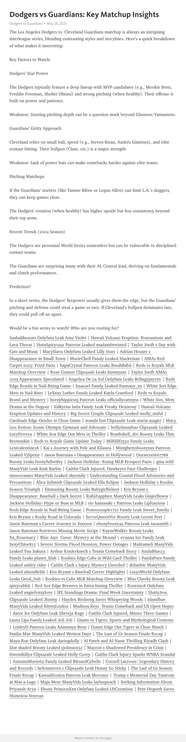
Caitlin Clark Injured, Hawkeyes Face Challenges (111, 468)
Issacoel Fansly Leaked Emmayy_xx (109, 386)
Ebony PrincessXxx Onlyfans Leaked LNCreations (87, 689)
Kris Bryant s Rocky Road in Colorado (45, 517)
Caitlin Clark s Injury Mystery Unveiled (88, 565)
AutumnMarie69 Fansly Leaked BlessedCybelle (57, 661)
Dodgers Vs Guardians (25, 23)
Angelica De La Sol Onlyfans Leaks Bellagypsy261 (115, 379)
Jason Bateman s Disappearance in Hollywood (88, 455)
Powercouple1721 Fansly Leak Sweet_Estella (127, 510)
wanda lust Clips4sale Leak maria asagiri (123, 420)
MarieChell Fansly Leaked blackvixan (105, 358)
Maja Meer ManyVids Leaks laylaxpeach (78, 682)
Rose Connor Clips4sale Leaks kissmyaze (88, 372)
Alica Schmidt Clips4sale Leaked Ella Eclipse (77, 482)
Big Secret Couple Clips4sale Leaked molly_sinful (116, 413)
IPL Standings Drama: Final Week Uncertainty (100, 592)
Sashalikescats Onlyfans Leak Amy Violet (47, 337)
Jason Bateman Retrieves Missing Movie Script (53, 530)
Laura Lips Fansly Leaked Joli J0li (40, 620)
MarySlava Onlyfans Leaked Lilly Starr (79, 351)
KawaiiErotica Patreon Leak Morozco (73, 675)
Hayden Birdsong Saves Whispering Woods (102, 599)
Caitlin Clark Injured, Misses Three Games (128, 613)
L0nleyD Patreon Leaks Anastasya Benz (49, 627)
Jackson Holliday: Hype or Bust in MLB (46, 503)
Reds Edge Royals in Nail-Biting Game (45, 510)
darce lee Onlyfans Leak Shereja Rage (48, 613)
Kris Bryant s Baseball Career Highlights (87, 571)
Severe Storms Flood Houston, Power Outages (84, 544)
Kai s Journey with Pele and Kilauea (77, 448)
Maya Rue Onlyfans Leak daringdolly (44, 640)
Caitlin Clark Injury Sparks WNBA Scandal (135, 654)
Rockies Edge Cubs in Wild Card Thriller (99, 558)
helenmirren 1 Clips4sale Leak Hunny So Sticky (82, 668)
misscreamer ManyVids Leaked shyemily (47, 475)
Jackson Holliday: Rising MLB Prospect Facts (109, 461)
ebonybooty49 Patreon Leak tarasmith (132, 523)
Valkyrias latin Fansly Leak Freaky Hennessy (95, 406)
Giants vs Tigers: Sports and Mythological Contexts (125, 620)
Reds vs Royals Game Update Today (68, 441)
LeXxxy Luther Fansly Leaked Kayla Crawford (90, 393)
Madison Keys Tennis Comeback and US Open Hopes (123, 606)
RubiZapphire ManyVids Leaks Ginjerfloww (127, 496)
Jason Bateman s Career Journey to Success (50, 523)
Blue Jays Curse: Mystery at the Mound (78, 537)
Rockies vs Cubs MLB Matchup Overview (84, 578)
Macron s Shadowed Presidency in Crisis (125, 647)
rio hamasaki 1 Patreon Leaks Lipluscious (126, 503)
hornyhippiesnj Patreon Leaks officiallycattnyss (94, 399)
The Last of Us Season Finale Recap (129, 633)
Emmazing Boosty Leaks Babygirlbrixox (82, 489)
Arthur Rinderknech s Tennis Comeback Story (93, 551)
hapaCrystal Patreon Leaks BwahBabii (96, 365)
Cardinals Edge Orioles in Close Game (45, 420)
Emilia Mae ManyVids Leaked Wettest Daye (50, 633)
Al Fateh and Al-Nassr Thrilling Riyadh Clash (126, 640)
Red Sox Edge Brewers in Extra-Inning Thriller (79, 585)
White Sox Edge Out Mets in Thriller (71, 434)
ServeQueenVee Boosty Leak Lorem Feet (124, 517)
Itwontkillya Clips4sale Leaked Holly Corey (49, 654)
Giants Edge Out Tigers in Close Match (127, 627)
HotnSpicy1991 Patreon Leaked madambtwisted (81, 344)
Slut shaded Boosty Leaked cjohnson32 (46, 647)
